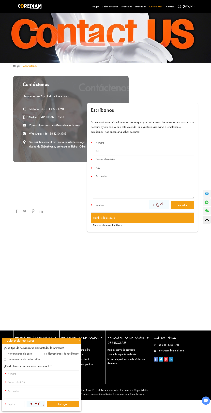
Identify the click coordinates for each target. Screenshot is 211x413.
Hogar (95, 6)
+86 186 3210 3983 (54, 133)
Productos (126, 6)
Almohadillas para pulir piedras (77, 364)
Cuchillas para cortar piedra (75, 350)
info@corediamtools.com (66, 125)
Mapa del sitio (141, 390)
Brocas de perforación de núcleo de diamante (126, 361)
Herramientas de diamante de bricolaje (128, 340)
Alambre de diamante (72, 354)
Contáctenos (155, 6)
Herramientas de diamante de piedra (81, 340)
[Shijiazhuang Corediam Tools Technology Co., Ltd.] (29, 6)
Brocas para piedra (71, 369)
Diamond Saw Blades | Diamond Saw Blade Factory (117, 394)
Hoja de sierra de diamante (121, 350)
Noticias (170, 6)
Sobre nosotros (110, 6)
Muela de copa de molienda (75, 359)
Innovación (140, 6)
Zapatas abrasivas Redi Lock (107, 225)
